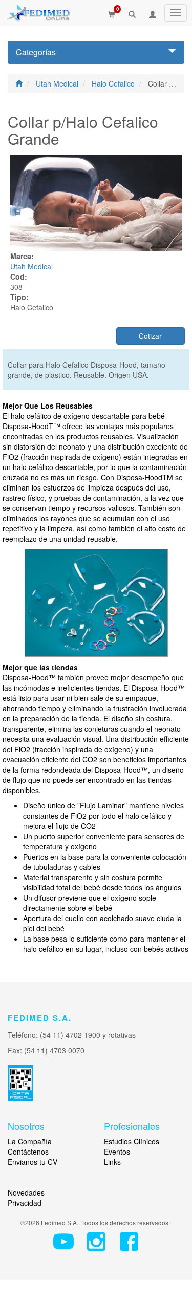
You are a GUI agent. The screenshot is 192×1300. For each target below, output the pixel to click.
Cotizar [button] (150, 336)
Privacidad (24, 1203)
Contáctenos (28, 1151)
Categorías (36, 52)
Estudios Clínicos (131, 1141)
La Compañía (30, 1141)
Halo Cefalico (114, 83)
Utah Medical (58, 83)
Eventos (117, 1151)
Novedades (26, 1192)
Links (112, 1162)
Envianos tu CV (32, 1162)
